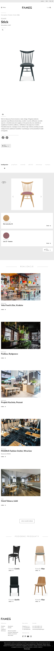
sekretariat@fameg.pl (39, 629)
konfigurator (4, 164)
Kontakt (9, 627)
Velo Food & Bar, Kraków (12, 305)
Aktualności (10, 626)
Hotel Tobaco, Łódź (9, 501)
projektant (14, 164)
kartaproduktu (5, 146)
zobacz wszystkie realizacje (27, 521)
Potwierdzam (27, 648)
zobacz (2, 309)
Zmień (47, 225)
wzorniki (22, 164)
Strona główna (4, 15)
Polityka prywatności (12, 633)
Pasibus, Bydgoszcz (9, 354)
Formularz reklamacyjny (13, 632)
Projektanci (3, 629)
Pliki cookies (10, 635)
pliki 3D (30, 164)
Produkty (10, 15)
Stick (4, 22)
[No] (52, 646)
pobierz (42, 1)
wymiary (47, 164)
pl (50, 1)
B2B (47, 1)
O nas (2, 627)
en (52, 1)
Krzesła (14, 15)
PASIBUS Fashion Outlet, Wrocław (16, 451)
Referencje (3, 630)
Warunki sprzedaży (12, 630)
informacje (39, 164)
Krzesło (14, 569)
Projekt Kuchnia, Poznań (12, 402)
